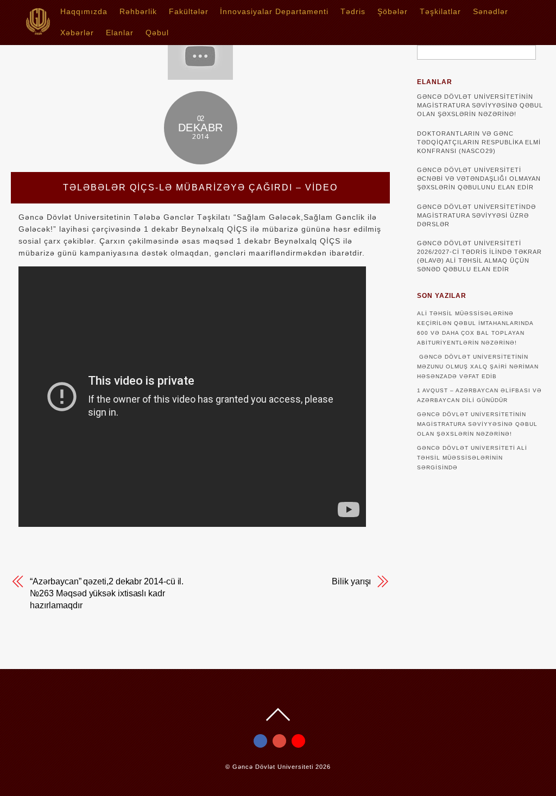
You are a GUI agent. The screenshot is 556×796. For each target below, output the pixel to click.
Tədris (352, 11)
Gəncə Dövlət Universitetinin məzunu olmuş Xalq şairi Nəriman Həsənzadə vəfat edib (478, 366)
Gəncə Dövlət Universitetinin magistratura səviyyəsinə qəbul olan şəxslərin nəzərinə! (480, 105)
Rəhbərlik (138, 11)
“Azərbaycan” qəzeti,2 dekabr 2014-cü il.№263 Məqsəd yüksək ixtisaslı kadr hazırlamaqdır (107, 593)
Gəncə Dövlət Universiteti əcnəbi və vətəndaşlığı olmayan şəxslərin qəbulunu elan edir (479, 178)
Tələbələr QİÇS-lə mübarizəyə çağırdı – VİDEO (200, 187)
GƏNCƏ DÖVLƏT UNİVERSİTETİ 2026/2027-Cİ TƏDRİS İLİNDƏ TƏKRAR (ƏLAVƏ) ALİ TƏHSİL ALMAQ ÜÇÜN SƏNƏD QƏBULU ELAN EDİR (479, 256)
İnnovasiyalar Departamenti (274, 11)
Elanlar (120, 32)
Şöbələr (392, 11)
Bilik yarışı (351, 581)
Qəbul (157, 32)
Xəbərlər (77, 32)
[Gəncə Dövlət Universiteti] (38, 31)
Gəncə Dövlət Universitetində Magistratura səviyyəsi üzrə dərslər (476, 215)
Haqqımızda (84, 11)
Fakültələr (188, 11)
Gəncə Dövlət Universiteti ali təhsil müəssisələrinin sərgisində (472, 457)
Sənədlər (490, 11)
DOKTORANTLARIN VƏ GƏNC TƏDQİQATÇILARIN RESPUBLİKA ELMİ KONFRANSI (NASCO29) (479, 142)
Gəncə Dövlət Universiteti (272, 766)
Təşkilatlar (440, 11)
